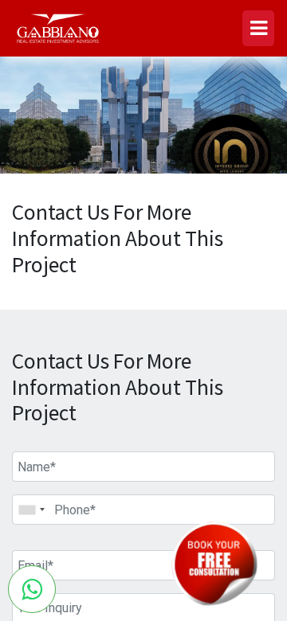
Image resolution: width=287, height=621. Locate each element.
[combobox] (31, 509)
